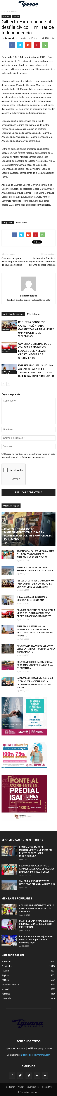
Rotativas (6, 961)
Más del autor (33, 314)
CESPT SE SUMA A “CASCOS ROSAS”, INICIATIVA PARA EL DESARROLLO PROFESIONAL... (37, 924)
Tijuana (5, 970)
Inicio (4, 11)
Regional (16, 16)
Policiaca (6, 993)
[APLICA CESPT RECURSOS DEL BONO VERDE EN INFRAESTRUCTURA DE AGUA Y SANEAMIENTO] (8, 648)
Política (5, 979)
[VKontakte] (37, 1076)
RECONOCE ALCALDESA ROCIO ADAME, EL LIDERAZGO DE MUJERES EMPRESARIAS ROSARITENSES (36, 554)
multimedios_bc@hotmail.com (35, 1054)
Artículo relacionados (13, 314)
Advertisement (33, 1087)
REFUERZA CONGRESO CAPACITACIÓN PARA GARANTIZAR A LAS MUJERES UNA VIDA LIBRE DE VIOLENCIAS (36, 329)
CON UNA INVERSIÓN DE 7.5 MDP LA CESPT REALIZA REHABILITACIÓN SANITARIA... (36, 908)
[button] (52, 4)
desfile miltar (21, 223)
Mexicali (5, 330)
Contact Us (47, 1087)
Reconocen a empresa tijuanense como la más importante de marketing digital (35, 939)
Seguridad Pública (10, 984)
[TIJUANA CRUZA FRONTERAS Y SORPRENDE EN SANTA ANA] (8, 600)
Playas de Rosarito (6, 350)
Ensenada (6, 998)
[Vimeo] (29, 1076)
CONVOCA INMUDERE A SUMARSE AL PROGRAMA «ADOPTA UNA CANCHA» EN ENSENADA (35, 665)
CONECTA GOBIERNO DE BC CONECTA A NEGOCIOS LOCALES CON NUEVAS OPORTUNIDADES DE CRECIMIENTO (34, 350)
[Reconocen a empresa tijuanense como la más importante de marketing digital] (9, 940)
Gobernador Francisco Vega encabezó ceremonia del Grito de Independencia (42, 261)
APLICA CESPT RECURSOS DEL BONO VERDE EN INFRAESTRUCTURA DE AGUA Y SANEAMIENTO (36, 649)
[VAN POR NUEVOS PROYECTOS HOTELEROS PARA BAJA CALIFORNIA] (8, 570)
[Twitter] (20, 1076)
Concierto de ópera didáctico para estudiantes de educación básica (15, 261)
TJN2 (6, 542)
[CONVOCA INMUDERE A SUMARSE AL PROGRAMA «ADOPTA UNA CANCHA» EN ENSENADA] (8, 665)
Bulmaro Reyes (11, 38)
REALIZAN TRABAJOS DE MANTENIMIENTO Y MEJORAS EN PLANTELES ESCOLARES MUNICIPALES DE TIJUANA (28, 534)
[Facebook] (12, 1076)
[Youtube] (45, 1076)
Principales (6, 16)
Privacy (21, 1087)
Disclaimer (10, 1087)
